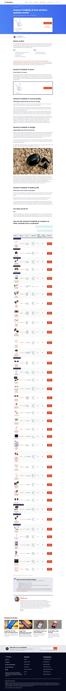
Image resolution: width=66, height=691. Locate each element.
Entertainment (27, 664)
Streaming (36, 2)
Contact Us (7, 662)
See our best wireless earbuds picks (45, 230)
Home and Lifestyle (28, 669)
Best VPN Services (46, 671)
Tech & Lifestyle (43, 2)
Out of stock (49, 262)
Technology (26, 666)
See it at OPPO (49, 421)
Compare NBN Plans (47, 659)
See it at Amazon (49, 244)
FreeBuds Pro (48, 113)
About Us (7, 659)
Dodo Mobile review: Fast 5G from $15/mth (40, 631)
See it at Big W (49, 253)
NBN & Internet (27, 661)
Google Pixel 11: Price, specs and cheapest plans (11, 631)
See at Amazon (48, 23)
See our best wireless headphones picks (44, 226)
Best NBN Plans (46, 661)
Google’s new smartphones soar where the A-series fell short (25, 632)
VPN (25, 674)
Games (25, 671)
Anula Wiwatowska (38, 629)
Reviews (18, 6)
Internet (30, 2)
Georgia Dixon (20, 36)
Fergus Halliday (8, 629)
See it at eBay (49, 389)
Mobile (26, 2)
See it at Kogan (49, 278)
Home (14, 6)
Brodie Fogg (51, 629)
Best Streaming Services (48, 669)
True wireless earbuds (17, 60)
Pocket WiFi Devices (47, 674)
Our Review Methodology (10, 664)
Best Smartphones (46, 666)
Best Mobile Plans (46, 664)
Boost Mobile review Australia (53, 631)
